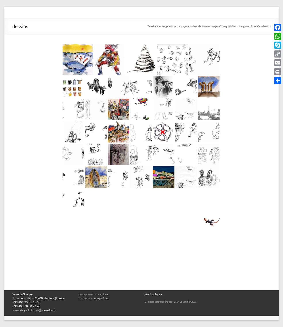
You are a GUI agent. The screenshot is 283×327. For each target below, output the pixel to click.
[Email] (277, 62)
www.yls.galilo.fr (22, 310)
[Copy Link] (277, 54)
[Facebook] (277, 27)
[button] (78, 59)
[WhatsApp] (277, 36)
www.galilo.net (101, 298)
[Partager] (277, 80)
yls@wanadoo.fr (45, 310)
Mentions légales (154, 294)
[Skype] (277, 45)
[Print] (277, 71)
